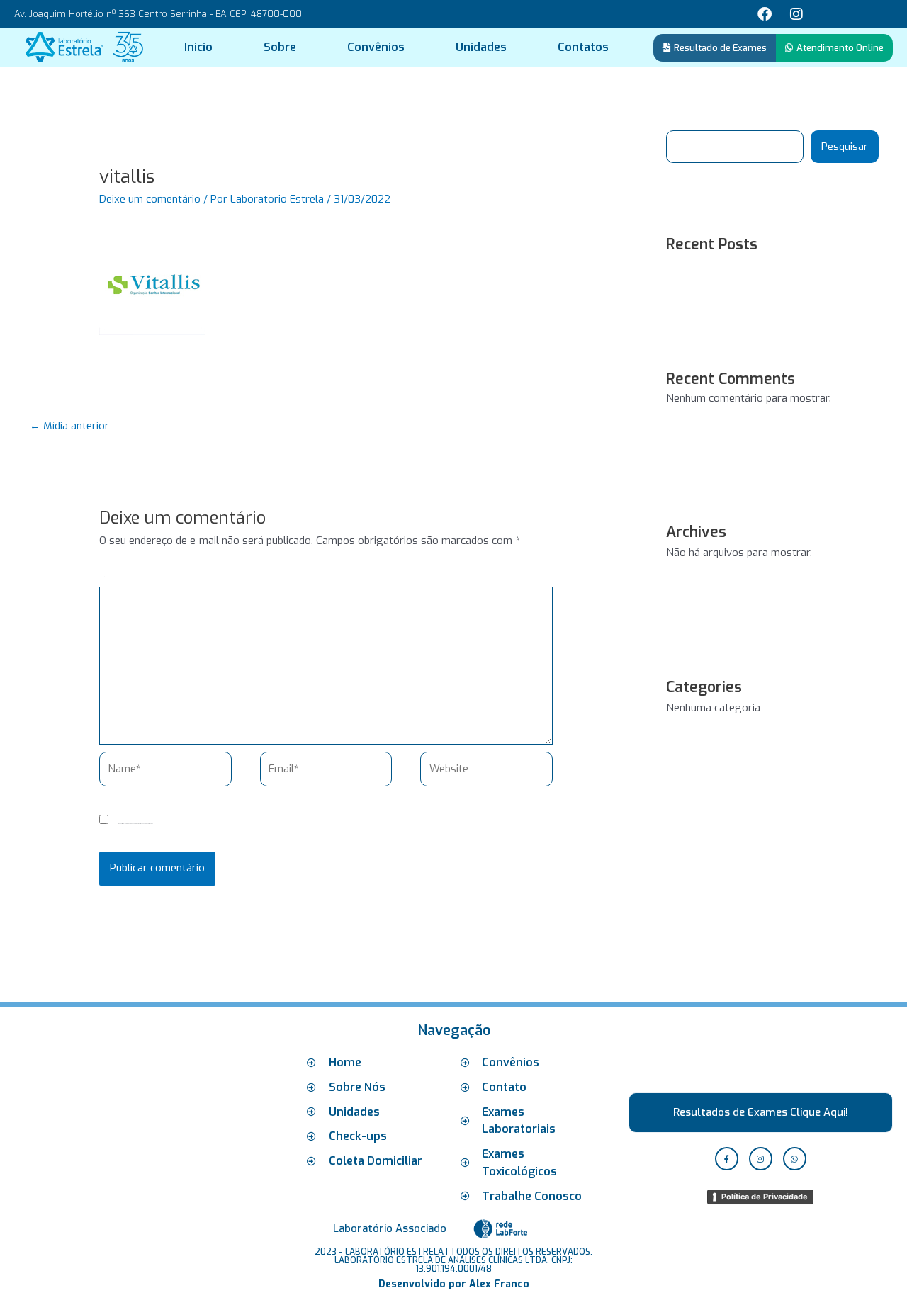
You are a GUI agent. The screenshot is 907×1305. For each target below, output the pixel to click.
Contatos (583, 47)
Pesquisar (844, 147)
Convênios (376, 47)
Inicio (198, 47)
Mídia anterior (69, 426)
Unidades (481, 47)
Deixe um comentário (150, 199)
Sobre (280, 47)
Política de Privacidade (764, 1197)
